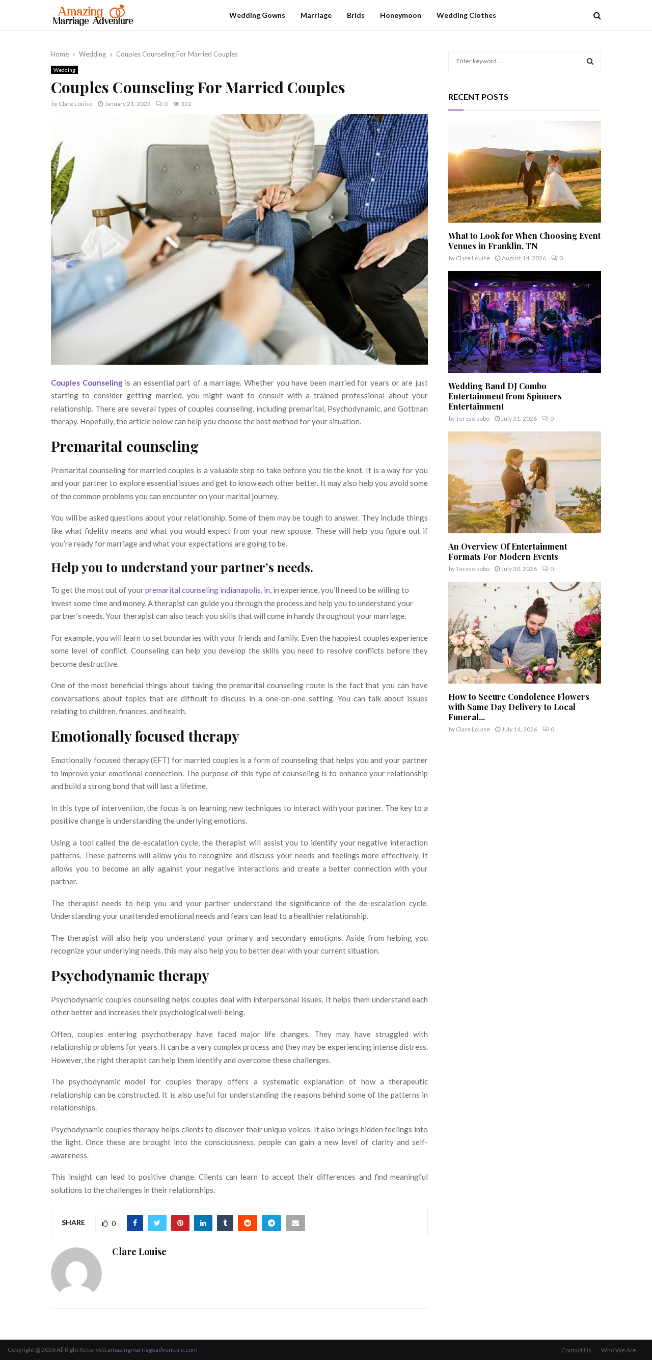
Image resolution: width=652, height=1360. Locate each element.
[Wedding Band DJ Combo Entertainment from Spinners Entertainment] (524, 322)
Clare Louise (76, 103)
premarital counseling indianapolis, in (207, 589)
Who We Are (618, 1350)
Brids (356, 15)
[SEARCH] (590, 61)
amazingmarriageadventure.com (152, 1349)
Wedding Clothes (466, 15)
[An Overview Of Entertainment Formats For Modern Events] (524, 482)
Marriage (316, 15)
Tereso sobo (473, 418)
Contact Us (576, 1350)
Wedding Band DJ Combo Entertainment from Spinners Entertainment (505, 396)
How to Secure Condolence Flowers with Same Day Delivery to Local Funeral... (518, 706)
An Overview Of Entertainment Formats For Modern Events (507, 551)
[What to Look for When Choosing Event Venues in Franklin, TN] (524, 172)
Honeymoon (400, 15)
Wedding (64, 70)
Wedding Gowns (257, 15)
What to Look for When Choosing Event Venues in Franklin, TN (524, 240)
